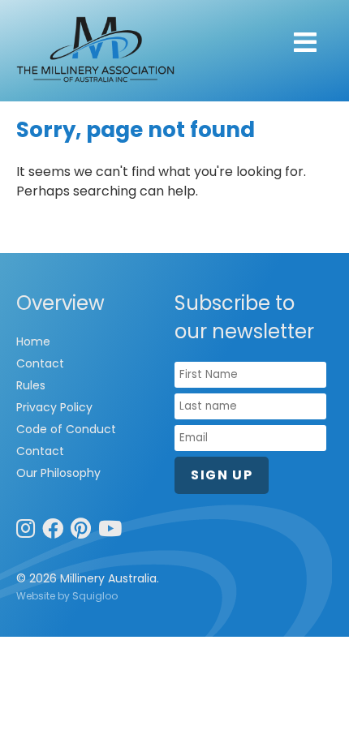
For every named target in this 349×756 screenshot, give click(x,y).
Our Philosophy (58, 473)
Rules (30, 385)
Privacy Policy (54, 407)
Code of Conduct (66, 429)
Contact (40, 363)
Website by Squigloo (67, 596)
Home (33, 341)
